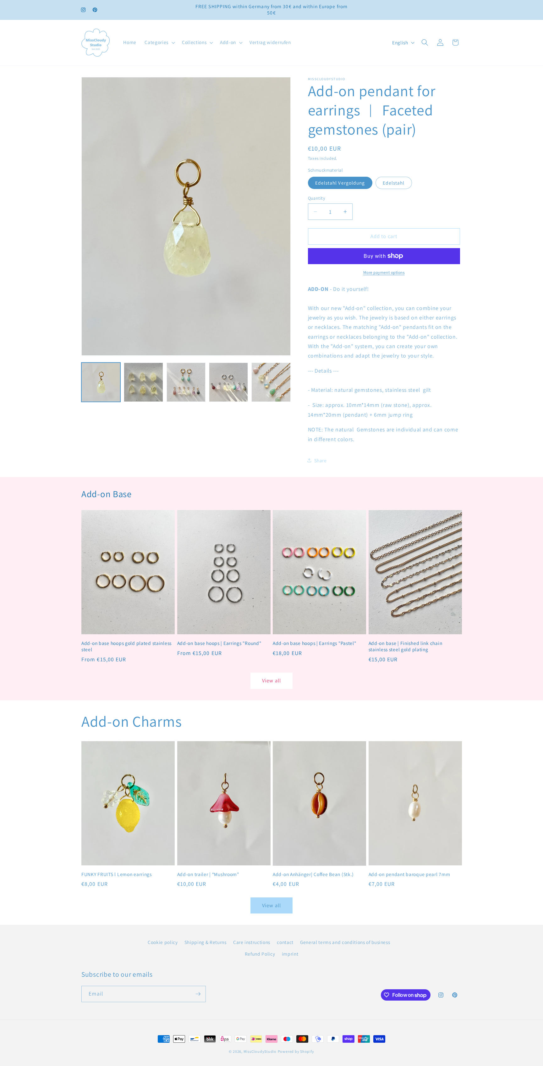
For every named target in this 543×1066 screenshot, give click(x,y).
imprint (290, 954)
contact (285, 942)
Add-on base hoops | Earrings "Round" (219, 643)
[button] (159, 42)
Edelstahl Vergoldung (340, 183)
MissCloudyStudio (260, 1051)
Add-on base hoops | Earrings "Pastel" (314, 643)
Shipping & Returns (205, 942)
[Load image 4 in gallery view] (228, 382)
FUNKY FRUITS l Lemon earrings (116, 874)
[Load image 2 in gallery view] (143, 382)
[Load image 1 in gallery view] (100, 382)
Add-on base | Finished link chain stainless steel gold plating (405, 646)
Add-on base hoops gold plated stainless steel (126, 646)
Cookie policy (163, 942)
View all (271, 680)
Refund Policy (260, 954)
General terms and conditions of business (345, 942)
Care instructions (251, 942)
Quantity (317, 198)
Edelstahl (394, 183)
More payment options (384, 272)
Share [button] (320, 460)
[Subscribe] (198, 994)
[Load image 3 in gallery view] (186, 382)
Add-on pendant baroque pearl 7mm (409, 874)
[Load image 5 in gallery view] (270, 382)
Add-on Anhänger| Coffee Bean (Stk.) (313, 874)
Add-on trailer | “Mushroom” (208, 874)
